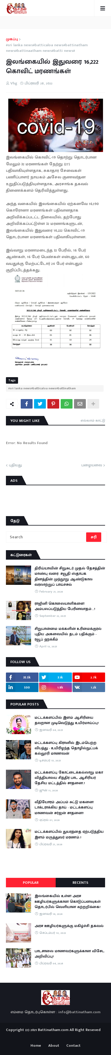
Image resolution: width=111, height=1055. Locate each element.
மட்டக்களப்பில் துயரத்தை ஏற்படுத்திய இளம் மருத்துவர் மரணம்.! (69, 834)
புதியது (15, 465)
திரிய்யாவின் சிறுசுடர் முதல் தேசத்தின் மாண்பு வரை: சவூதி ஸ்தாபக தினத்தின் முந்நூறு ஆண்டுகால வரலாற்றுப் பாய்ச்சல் (70, 576)
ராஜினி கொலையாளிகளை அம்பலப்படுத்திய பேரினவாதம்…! (65, 606)
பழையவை (91, 465)
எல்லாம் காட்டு (93, 420)
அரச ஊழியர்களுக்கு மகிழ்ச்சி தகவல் (69, 925)
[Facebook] (27, 404)
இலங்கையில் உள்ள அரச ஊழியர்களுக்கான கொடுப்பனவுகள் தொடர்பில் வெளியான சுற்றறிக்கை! (68, 901)
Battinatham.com (53, 1030)
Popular (30, 882)
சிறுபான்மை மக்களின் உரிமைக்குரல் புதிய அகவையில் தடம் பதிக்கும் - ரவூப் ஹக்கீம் (68, 634)
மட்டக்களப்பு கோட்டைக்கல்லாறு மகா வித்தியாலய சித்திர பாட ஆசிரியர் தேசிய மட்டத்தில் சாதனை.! (69, 778)
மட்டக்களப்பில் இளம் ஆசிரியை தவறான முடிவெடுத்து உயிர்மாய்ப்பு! (67, 720)
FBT (73, 1036)
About (53, 1046)
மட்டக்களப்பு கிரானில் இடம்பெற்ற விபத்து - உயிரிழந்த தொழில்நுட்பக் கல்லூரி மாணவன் (66, 748)
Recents (80, 882)
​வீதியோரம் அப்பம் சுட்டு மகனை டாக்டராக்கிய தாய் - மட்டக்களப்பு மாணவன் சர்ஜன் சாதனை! (64, 807)
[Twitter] (40, 404)
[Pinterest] (53, 404)
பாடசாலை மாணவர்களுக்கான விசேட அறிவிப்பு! (69, 953)
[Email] (80, 404)
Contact (73, 1046)
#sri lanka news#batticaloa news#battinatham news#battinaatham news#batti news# (47, 48)
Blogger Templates (55, 1035)
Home (35, 1046)
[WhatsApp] (67, 404)
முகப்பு (12, 39)
